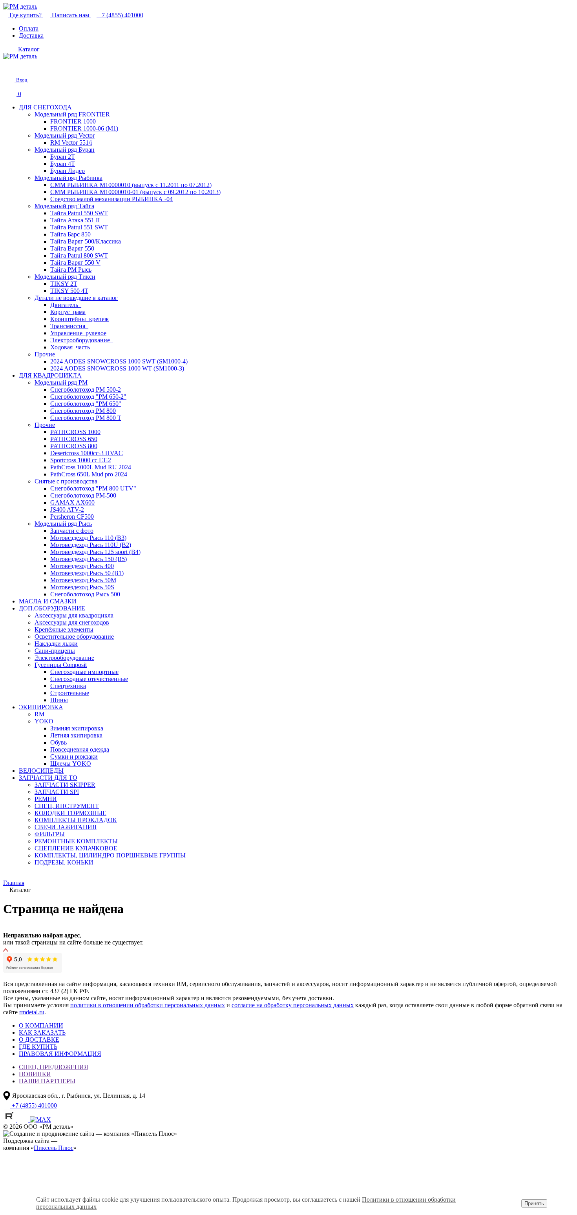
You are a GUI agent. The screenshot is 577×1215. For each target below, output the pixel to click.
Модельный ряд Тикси (65, 276)
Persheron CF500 (72, 516)
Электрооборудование (64, 657)
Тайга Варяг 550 (72, 248)
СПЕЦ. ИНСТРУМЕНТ (67, 806)
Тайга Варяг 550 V (75, 262)
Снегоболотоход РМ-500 (83, 495)
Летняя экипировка (76, 735)
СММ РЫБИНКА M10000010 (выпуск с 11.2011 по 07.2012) (131, 185)
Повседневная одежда (79, 749)
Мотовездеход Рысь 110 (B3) (88, 537)
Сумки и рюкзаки (74, 756)
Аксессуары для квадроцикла (74, 615)
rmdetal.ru (31, 1012)
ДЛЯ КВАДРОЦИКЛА (50, 375)
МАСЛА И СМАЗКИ (48, 601)
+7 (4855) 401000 (120, 15)
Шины (59, 700)
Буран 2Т (62, 156)
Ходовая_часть (70, 347)
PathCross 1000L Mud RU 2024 (90, 467)
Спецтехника (68, 686)
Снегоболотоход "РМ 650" (85, 403)
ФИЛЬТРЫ (50, 834)
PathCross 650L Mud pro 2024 (88, 474)
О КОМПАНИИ (41, 1025)
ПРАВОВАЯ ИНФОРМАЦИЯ (60, 1053)
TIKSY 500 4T (69, 290)
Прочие (45, 354)
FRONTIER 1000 (73, 121)
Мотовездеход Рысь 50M (83, 580)
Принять (534, 1203)
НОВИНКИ (35, 1074)
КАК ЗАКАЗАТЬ (42, 1032)
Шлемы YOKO (70, 763)
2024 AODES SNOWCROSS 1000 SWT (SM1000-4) (119, 361)
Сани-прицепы (55, 650)
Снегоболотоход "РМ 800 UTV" (93, 488)
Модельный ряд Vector (65, 135)
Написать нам (70, 15)
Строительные (69, 693)
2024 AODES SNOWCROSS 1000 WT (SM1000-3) (117, 368)
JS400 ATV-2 (67, 509)
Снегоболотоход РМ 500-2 (85, 389)
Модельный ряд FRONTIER (72, 114)
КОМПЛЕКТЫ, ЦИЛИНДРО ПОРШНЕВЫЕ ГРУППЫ (110, 855)
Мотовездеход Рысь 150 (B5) (88, 559)
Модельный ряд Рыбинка (68, 177)
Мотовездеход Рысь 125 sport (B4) (95, 551)
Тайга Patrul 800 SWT (79, 255)
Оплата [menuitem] (28, 28)
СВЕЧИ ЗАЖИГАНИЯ (66, 827)
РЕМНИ (46, 798)
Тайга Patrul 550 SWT (79, 213)
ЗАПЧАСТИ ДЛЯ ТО (48, 777)
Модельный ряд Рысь (63, 523)
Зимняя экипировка (76, 728)
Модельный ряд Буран (65, 149)
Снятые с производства (66, 481)
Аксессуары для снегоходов (72, 622)
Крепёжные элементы (64, 629)
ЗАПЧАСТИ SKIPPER (65, 784)
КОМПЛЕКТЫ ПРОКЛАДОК (76, 820)
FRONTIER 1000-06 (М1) (84, 128)
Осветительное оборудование (74, 636)
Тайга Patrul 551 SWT (79, 227)
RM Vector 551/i (71, 142)
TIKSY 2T (63, 283)
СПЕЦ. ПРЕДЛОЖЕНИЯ (53, 1067)
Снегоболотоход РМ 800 (83, 410)
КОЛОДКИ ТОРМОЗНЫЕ (70, 813)
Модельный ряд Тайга (64, 206)
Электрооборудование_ (81, 340)
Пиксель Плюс (53, 1147)
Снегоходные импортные (84, 671)
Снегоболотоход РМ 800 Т (85, 417)
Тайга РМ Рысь (70, 269)
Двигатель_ (65, 304)
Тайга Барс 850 (70, 234)
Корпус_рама (68, 312)
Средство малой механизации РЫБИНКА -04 (111, 199)
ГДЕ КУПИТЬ (38, 1046)
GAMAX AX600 (72, 502)
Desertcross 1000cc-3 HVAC (86, 453)
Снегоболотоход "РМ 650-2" (88, 396)
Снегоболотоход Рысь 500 (85, 594)
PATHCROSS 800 (73, 446)
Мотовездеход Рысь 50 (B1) (87, 573)
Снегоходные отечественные (89, 679)
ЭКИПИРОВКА (41, 707)
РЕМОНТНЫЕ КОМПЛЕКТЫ (76, 841)
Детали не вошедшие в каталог (76, 297)
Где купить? (25, 15)
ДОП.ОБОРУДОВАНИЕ (52, 608)
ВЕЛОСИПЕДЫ (41, 770)
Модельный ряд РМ (61, 382)
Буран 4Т (62, 163)
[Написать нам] (8, 66)
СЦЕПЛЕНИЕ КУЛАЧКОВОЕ (76, 848)
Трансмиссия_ (69, 326)
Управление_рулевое (78, 333)
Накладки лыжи (56, 643)
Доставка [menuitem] (31, 35)
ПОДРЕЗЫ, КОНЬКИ (64, 862)
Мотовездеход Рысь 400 (82, 566)
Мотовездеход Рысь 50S (82, 587)
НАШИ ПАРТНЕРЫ (47, 1081)
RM (39, 714)
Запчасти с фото (71, 530)
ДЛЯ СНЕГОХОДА (45, 107)
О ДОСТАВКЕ (39, 1039)
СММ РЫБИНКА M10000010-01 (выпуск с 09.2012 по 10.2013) (135, 192)
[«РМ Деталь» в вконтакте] (23, 1119)
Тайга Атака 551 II (75, 220)
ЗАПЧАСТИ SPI (57, 791)
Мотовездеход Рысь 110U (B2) (90, 544)
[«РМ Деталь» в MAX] (40, 1119)
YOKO (44, 721)
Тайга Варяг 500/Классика (85, 241)
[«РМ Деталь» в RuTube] (10, 1119)
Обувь (58, 742)
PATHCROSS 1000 (75, 432)
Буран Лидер (67, 170)
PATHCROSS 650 (73, 439)
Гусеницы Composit (61, 664)
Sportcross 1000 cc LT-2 (80, 460)
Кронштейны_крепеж (79, 319)
